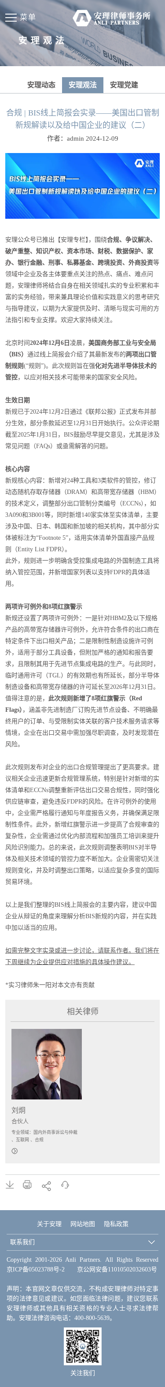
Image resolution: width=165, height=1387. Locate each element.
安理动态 (41, 85)
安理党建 (124, 85)
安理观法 (83, 85)
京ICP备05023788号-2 (36, 1269)
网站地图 (82, 1224)
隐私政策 (116, 1224)
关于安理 (49, 1224)
